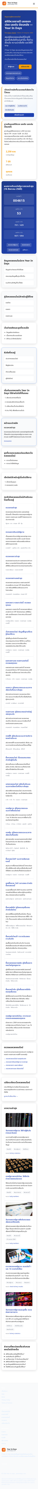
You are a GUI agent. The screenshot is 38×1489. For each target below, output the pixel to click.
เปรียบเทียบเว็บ (6, 1423)
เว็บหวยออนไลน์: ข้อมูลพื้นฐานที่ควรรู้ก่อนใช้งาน (19, 632)
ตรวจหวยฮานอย (13, 250)
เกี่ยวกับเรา (5, 1391)
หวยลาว (4, 1432)
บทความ (4, 1443)
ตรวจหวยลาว (26, 245)
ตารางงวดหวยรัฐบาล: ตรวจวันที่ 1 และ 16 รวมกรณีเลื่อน (18, 1267)
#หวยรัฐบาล (17, 1149)
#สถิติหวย (25, 1149)
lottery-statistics (15, 1153)
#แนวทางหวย (17, 1192)
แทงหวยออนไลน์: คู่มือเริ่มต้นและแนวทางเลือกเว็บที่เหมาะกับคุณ (18, 785)
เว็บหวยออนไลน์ (6, 1411)
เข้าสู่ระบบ (11, 66)
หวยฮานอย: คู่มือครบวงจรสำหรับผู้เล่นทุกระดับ (19, 712)
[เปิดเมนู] (34, 4)
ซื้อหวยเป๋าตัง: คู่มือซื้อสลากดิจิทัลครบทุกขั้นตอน (18, 990)
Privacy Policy (6, 1400)
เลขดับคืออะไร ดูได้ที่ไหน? (13, 1356)
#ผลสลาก (27, 1283)
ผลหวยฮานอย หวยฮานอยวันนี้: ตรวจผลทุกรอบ (17, 662)
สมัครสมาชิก (25, 66)
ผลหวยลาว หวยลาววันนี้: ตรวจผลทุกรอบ (18, 603)
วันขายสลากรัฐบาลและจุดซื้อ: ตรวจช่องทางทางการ (19, 1311)
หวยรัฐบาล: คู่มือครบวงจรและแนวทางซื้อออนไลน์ (17, 809)
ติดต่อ (3, 1397)
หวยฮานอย (5, 1435)
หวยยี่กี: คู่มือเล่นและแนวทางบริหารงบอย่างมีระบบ (19, 737)
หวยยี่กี (3, 1438)
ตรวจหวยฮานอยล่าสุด (14, 578)
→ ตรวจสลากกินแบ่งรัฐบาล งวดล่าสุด (16, 1062)
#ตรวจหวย (19, 1283)
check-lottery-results (16, 1287)
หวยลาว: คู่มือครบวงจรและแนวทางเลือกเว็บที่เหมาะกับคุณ (19, 688)
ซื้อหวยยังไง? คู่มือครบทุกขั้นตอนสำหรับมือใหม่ (18, 908)
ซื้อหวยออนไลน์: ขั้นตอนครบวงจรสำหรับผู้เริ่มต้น (18, 758)
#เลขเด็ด (9, 1149)
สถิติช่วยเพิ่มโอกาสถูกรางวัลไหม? (16, 1362)
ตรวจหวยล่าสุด (11, 507)
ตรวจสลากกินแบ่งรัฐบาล (15, 532)
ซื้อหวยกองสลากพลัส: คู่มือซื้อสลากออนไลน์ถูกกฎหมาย (19, 964)
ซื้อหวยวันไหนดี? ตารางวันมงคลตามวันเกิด (18, 937)
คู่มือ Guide (5, 1441)
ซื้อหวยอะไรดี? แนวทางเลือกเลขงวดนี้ (17, 860)
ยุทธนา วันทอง (11, 33)
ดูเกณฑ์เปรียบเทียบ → (11, 1096)
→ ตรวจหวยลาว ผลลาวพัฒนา (13, 1065)
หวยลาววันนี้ (5, 1414)
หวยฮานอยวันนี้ (6, 1417)
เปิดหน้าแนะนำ (19, 115)
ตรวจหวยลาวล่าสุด (13, 556)
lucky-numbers (14, 1196)
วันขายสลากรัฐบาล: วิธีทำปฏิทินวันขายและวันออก (18, 1131)
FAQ (3, 1394)
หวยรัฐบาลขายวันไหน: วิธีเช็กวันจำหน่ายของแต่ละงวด (17, 1177)
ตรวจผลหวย (7, 441)
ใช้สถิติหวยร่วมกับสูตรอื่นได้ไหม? (15, 1367)
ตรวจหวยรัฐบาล (13, 245)
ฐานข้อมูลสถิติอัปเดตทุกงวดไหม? (16, 1364)
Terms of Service (7, 1403)
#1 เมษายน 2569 (11, 1239)
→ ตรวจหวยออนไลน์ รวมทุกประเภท (15, 1059)
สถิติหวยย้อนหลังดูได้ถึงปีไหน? (15, 1354)
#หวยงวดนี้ (27, 1192)
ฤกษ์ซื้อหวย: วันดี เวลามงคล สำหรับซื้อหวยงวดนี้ (19, 884)
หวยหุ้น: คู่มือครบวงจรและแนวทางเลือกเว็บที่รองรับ (18, 833)
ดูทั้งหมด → (26, 250)
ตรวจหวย (4, 1420)
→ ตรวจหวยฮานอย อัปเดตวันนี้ (13, 1068)
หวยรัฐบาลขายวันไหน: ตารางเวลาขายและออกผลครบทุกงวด (18, 1017)
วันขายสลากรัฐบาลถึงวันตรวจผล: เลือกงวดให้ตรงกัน (18, 1220)
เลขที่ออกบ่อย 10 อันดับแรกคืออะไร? (17, 1359)
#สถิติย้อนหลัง (19, 1326)
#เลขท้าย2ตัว (10, 1329)
